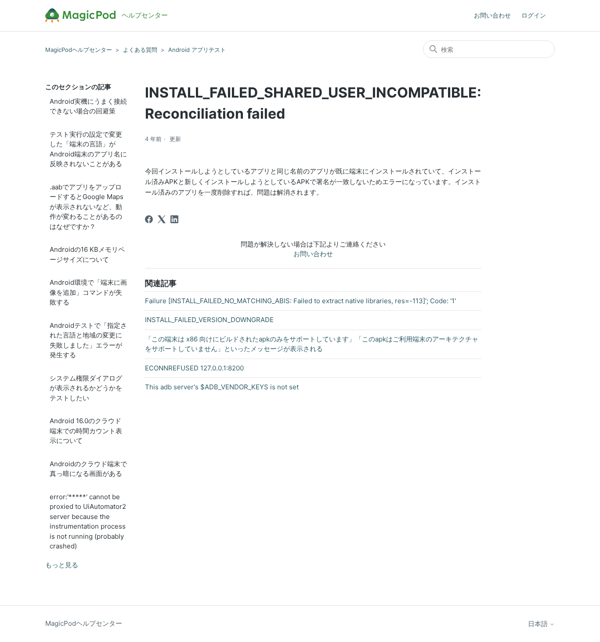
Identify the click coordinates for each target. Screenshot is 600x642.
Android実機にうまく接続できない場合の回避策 (88, 106)
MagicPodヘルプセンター (78, 49)
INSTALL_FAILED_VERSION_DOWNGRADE (209, 320)
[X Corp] (162, 219)
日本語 (538, 623)
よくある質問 (140, 49)
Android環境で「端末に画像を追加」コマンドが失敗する (88, 292)
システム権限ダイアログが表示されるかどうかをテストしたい (86, 388)
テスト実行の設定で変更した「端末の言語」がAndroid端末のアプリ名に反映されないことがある (88, 149)
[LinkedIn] (174, 219)
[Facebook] (149, 219)
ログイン (533, 15)
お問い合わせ (492, 15)
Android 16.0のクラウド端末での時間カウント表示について (86, 431)
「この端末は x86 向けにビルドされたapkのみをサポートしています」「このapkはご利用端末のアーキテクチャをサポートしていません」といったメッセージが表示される (311, 344)
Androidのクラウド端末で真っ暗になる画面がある (88, 469)
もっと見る (61, 565)
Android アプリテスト (197, 49)
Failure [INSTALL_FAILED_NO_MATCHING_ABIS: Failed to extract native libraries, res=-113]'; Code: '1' (300, 301)
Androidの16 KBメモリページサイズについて (87, 254)
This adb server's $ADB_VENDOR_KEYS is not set (222, 387)
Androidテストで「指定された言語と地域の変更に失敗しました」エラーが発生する (88, 340)
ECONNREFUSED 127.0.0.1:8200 (194, 368)
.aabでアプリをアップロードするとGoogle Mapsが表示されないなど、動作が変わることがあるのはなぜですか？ (86, 207)
